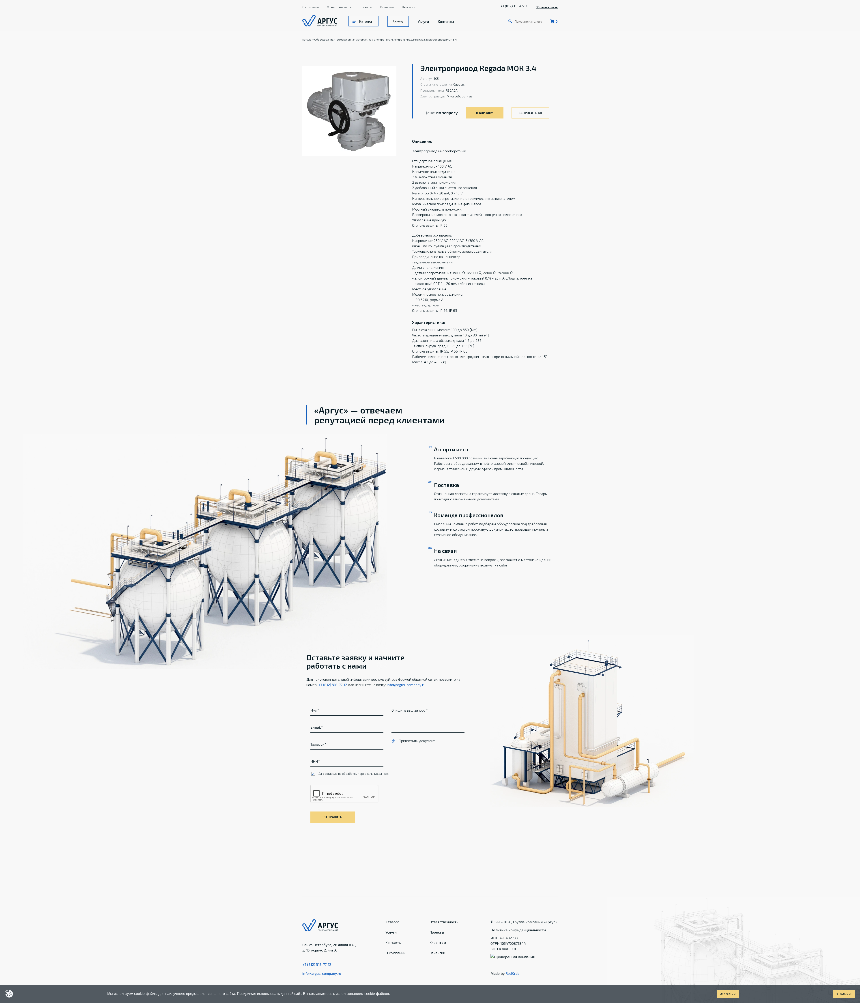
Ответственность (339, 7)
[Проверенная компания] (512, 957)
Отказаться (844, 993)
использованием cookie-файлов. (363, 994)
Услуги (423, 21)
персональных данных (373, 773)
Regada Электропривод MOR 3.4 (436, 39)
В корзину (484, 113)
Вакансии (408, 7)
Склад (398, 21)
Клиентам (387, 7)
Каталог (366, 21)
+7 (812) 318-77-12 (514, 6)
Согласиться (728, 993)
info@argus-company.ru (406, 684)
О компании (310, 7)
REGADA (451, 90)
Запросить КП (530, 113)
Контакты (446, 21)
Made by (505, 973)
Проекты (366, 7)
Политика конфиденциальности (518, 930)
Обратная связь (547, 7)
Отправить (332, 817)
